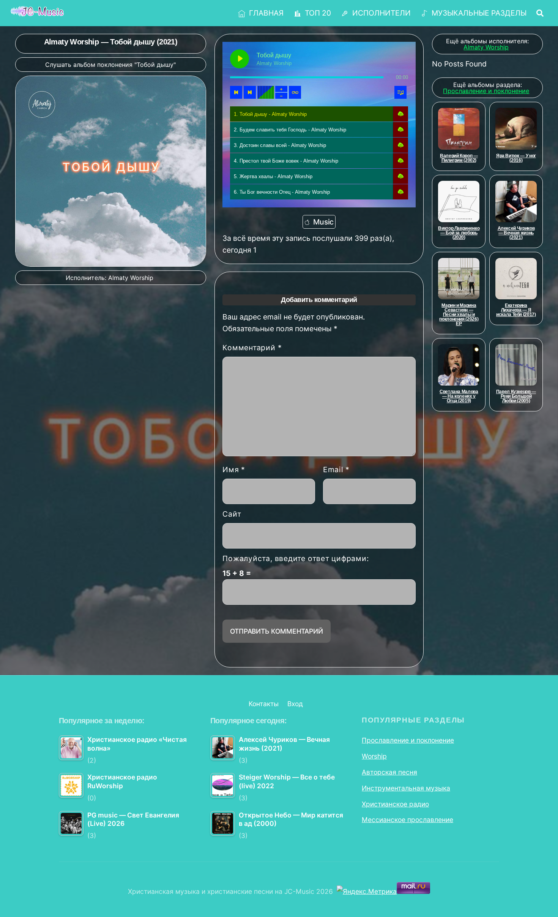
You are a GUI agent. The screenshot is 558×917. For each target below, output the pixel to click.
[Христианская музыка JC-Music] (37, 12)
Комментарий (252, 347)
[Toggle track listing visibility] (400, 92)
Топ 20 (317, 12)
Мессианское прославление (407, 820)
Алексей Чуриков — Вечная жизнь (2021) (516, 233)
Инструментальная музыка (406, 788)
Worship (374, 756)
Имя (233, 469)
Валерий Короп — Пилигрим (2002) (459, 158)
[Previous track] (236, 92)
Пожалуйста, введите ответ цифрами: (295, 558)
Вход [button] (295, 704)
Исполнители (380, 12)
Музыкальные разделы (478, 12)
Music (323, 221)
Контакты (264, 704)
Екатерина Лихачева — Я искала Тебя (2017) (516, 310)
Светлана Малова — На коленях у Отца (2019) (459, 396)
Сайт (231, 514)
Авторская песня (389, 772)
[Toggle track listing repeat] (295, 92)
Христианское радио (395, 804)
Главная (265, 12)
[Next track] (250, 92)
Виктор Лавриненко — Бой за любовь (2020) (458, 233)
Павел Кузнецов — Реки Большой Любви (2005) (516, 396)
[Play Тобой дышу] (239, 58)
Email (336, 469)
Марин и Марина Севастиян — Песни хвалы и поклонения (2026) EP (458, 314)
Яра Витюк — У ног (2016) (516, 158)
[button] (400, 114)
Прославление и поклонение (408, 740)
